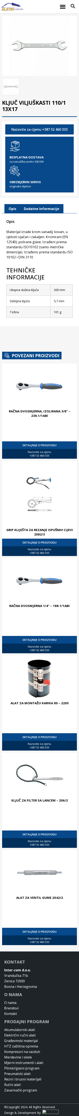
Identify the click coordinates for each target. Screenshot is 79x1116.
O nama (10, 1002)
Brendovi (11, 1008)
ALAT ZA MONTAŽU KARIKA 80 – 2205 (40, 703)
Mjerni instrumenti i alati (23, 1062)
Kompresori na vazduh (22, 1051)
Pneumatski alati (17, 1073)
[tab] (12, 208)
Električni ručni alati (20, 1035)
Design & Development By (23, 1113)
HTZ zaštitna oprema (21, 1046)
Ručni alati (12, 1084)
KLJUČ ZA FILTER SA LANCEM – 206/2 (39, 800)
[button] (62, 6)
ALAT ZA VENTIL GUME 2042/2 (39, 897)
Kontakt (10, 1013)
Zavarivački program (20, 1090)
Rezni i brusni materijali (22, 1079)
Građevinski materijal (21, 1040)
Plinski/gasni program (21, 1068)
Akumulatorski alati (19, 1029)
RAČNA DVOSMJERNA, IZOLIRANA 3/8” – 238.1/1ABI (39, 413)
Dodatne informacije (41, 208)
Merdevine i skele (18, 1057)
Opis (12, 208)
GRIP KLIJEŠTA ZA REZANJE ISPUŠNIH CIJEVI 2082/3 (39, 532)
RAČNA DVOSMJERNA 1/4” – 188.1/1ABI (39, 606)
